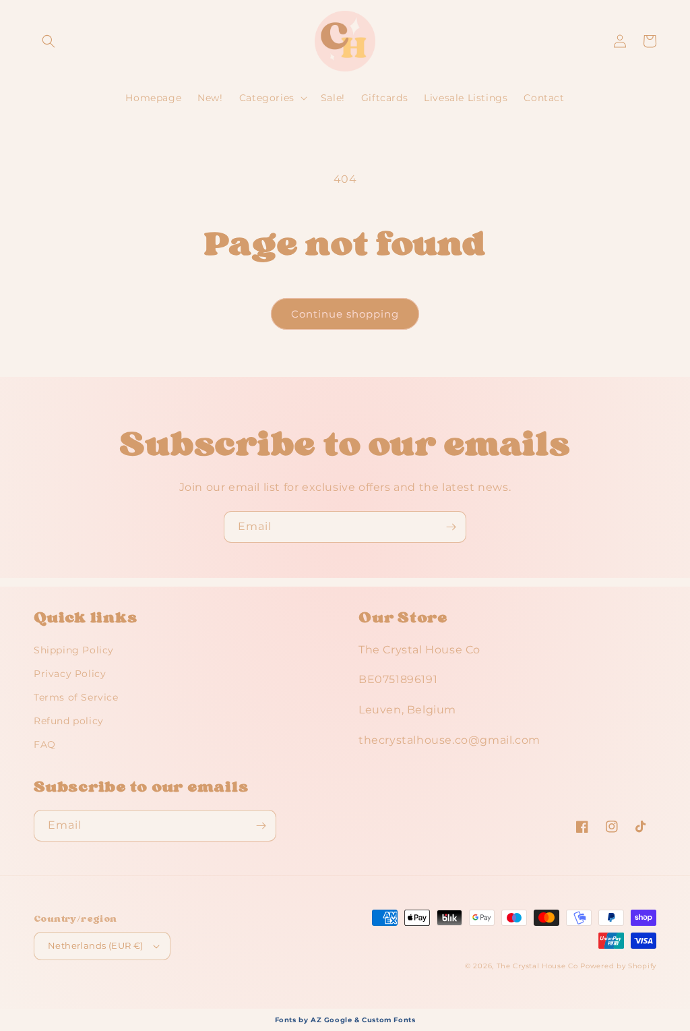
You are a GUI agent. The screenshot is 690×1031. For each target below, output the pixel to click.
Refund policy (69, 721)
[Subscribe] (451, 527)
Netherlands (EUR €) (96, 945)
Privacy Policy (70, 674)
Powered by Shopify (618, 966)
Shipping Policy (74, 650)
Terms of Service (76, 697)
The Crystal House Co (537, 966)
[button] (48, 41)
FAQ (45, 744)
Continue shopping (345, 313)
